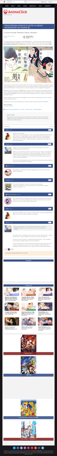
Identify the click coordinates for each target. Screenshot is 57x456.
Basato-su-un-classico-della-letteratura (12, 109)
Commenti (5, 37)
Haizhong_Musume (12, 194)
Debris (7, 130)
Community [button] (47, 5)
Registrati (44, 1)
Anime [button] (6, 5)
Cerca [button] (40, 5)
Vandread (28, 374)
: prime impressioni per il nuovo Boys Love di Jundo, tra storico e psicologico (44, 328)
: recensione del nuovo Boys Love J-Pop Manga (11, 313)
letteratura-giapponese (37, 109)
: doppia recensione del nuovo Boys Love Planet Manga (11, 299)
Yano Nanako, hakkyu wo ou (28, 439)
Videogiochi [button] (32, 5)
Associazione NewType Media (36, 450)
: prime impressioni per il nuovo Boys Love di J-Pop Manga (44, 299)
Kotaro (9, 165)
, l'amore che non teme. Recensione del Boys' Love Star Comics (28, 313)
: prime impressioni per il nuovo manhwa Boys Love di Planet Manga (44, 313)
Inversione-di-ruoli (29, 109)
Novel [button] (19, 5)
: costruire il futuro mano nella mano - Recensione (27, 328)
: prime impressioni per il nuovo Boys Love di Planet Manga (28, 299)
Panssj (7, 144)
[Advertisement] (28, 20)
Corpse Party (28, 353)
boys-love (23, 109)
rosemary (8, 180)
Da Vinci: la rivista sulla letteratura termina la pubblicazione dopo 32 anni (11, 328)
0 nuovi (51, 126)
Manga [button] (13, 5)
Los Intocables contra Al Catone (28, 417)
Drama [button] (25, 5)
